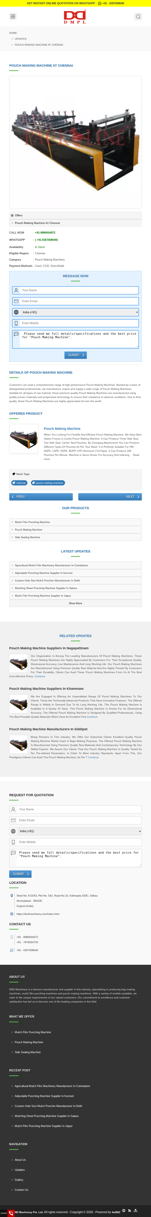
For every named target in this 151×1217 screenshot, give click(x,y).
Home (13, 32)
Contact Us (21, 1189)
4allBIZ (116, 1212)
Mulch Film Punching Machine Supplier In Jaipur (43, 595)
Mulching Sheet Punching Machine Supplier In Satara (46, 588)
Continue (40, 676)
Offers (18, 215)
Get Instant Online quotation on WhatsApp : (75, 3)
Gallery (19, 1179)
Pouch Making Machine (62, 429)
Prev (21, 496)
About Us (20, 1159)
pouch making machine (49, 482)
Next (130, 496)
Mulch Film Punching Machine (32, 522)
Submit (73, 355)
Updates (21, 38)
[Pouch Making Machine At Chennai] (75, 142)
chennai (21, 482)
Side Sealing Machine (27, 537)
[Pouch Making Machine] (23, 439)
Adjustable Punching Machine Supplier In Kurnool (43, 572)
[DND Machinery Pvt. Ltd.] (75, 16)
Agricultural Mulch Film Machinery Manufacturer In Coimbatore (51, 565)
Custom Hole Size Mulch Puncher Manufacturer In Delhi (47, 580)
